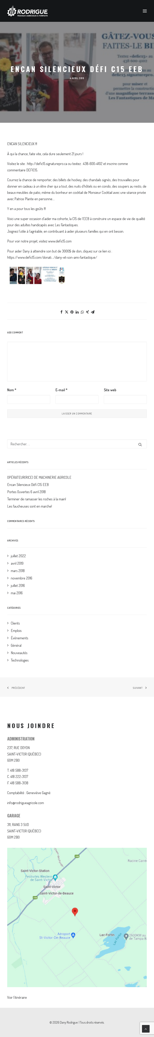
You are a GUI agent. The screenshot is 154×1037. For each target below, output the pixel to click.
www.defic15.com (60, 241)
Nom (11, 390)
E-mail (61, 390)
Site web (110, 390)
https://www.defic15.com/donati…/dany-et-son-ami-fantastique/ (52, 257)
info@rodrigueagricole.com (25, 803)
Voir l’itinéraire (17, 997)
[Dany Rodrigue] (27, 10)
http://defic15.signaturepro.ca (47, 163)
